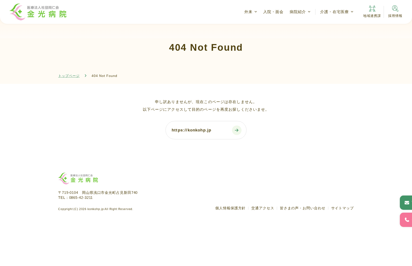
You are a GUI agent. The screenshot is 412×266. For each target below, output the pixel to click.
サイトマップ (342, 208)
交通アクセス (262, 208)
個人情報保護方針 (230, 208)
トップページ (69, 76)
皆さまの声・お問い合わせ (302, 208)
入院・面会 (273, 12)
